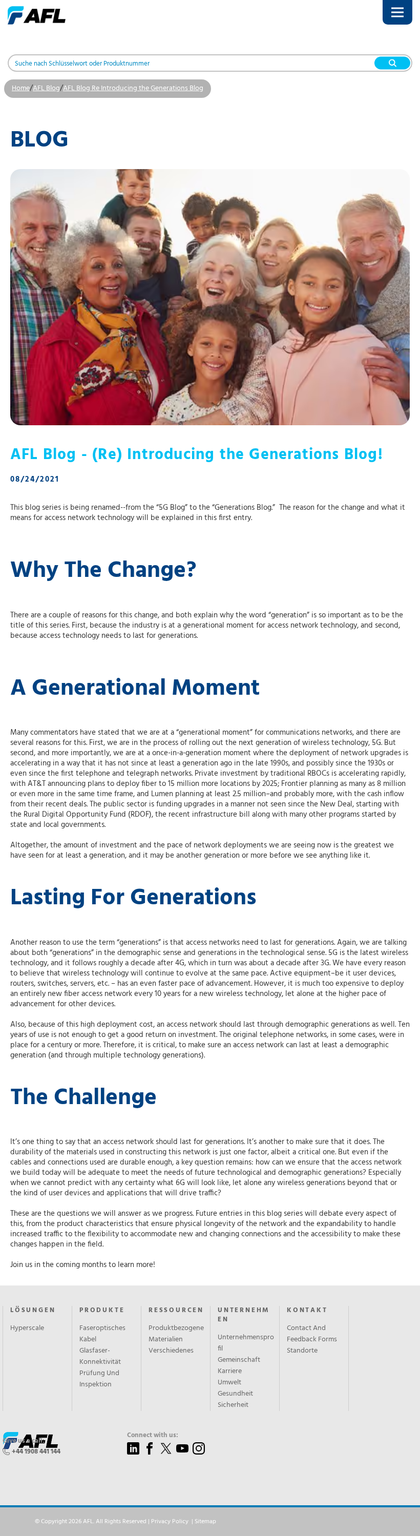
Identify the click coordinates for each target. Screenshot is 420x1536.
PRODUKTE (101, 1310)
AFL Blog (46, 88)
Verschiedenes (171, 1351)
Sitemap (205, 1522)
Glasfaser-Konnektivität (100, 1356)
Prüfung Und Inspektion (99, 1379)
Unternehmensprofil (246, 1343)
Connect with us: (152, 1435)
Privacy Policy (169, 1522)
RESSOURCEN (176, 1310)
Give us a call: (24, 1441)
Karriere (230, 1371)
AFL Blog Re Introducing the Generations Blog (133, 88)
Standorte (302, 1351)
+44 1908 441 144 (36, 1451)
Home (21, 88)
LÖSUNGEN (32, 1310)
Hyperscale (27, 1328)
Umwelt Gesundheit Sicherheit (235, 1394)
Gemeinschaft (239, 1360)
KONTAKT (307, 1310)
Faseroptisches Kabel (102, 1334)
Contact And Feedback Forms (312, 1334)
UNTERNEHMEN (244, 1315)
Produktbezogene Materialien (176, 1334)
